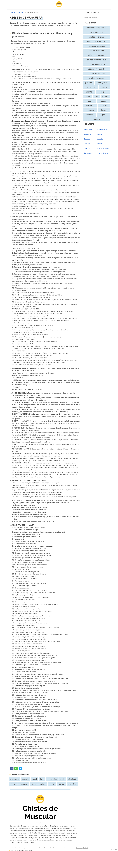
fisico (42, 779)
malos (104, 87)
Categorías (20, 12)
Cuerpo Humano (102, 153)
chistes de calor (96, 32)
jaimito (89, 92)
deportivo (72, 784)
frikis (96, 96)
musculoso (14, 779)
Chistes (12, 12)
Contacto (17, 850)
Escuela (99, 143)
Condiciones (24, 850)
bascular (25, 779)
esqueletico (51, 779)
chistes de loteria (96, 51)
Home (11, 850)
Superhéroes (88, 153)
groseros (88, 83)
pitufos (105, 96)
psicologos (90, 87)
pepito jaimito (102, 83)
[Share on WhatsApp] (16, 768)
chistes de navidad (96, 55)
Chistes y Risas (113, 849)
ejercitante (72, 779)
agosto (103, 115)
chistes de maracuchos (96, 69)
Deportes (87, 143)
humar (52, 784)
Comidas (100, 139)
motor (13, 784)
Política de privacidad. (82, 848)
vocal (34, 779)
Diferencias (87, 134)
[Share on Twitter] (20, 768)
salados (89, 115)
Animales (87, 139)
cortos (104, 105)
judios (103, 110)
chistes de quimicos (96, 64)
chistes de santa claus (96, 60)
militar (42, 784)
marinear (23, 784)
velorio (89, 101)
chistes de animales (96, 73)
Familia (99, 134)
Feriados (86, 148)
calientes (90, 105)
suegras (103, 92)
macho (62, 779)
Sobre (30, 850)
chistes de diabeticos (96, 41)
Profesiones (88, 129)
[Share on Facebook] (11, 768)
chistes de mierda (96, 78)
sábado (96, 119)
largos (103, 101)
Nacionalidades (102, 129)
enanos (87, 96)
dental (61, 784)
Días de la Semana (103, 148)
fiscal (34, 784)
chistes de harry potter (96, 28)
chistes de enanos (96, 37)
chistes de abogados (96, 46)
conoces (90, 110)
